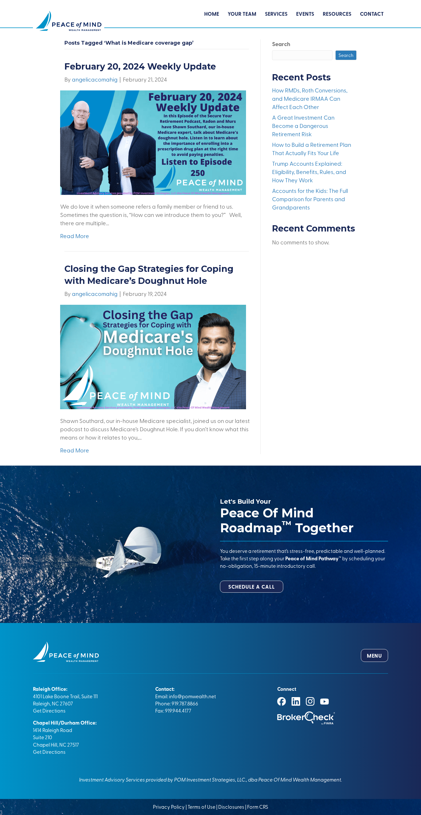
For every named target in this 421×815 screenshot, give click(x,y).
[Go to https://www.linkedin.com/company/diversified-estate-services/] (296, 701)
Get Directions (49, 710)
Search (281, 44)
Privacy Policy (169, 806)
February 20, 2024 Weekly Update (140, 66)
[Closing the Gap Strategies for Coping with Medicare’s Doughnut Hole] (153, 356)
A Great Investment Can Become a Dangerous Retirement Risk (303, 125)
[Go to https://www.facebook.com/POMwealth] (281, 701)
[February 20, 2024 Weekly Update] (153, 142)
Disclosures (231, 806)
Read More (74, 236)
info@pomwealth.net (192, 696)
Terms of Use (201, 806)
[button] (251, 587)
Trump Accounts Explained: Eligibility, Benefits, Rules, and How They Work (309, 171)
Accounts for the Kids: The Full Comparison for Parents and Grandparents (310, 199)
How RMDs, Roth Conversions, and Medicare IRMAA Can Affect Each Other (309, 98)
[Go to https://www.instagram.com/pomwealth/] (310, 701)
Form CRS (257, 806)
